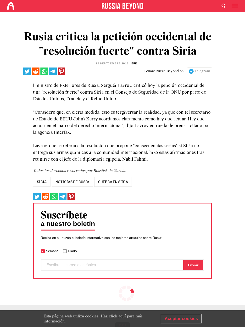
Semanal (52, 251)
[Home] (10, 6)
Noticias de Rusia (72, 182)
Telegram (202, 71)
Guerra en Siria (113, 182)
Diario (72, 251)
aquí (122, 316)
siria (42, 182)
